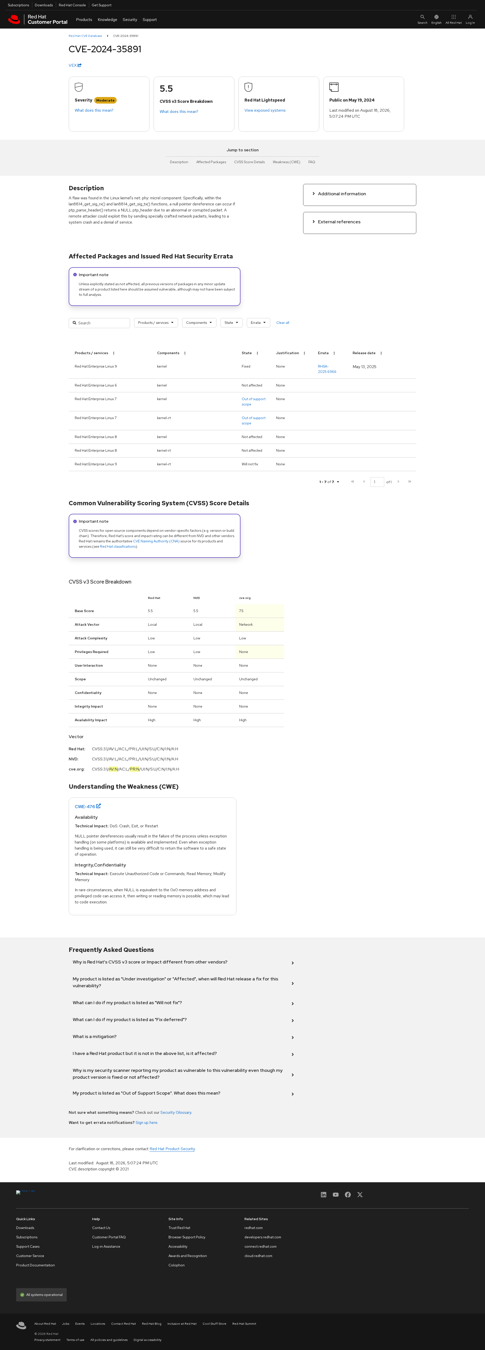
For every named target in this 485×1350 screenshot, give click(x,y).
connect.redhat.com (261, 1246)
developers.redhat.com (263, 1237)
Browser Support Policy (186, 1237)
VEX (73, 65)
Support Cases (27, 1246)
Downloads (44, 5)
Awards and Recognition (187, 1255)
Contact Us (101, 1227)
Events (80, 1324)
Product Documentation (35, 1265)
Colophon (176, 1265)
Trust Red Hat (179, 1227)
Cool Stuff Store (214, 1324)
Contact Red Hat (123, 1324)
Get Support (101, 5)
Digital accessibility (147, 1340)
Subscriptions (18, 5)
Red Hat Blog (151, 1324)
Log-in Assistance (106, 1246)
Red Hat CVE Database (85, 36)
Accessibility (177, 1246)
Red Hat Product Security (172, 1148)
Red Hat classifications (118, 546)
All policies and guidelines (109, 1340)
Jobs (65, 1324)
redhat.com (254, 1227)
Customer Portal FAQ (109, 1237)
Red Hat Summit (244, 1324)
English (436, 23)
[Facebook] (348, 1196)
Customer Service (30, 1255)
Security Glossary (175, 1112)
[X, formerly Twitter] (360, 1196)
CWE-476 (85, 806)
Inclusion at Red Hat (182, 1324)
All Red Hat (454, 23)
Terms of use (75, 1340)
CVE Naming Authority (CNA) (156, 541)
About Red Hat (45, 1324)
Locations (98, 1324)
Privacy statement (47, 1340)
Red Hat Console (72, 5)
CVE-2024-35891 (125, 36)
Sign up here (146, 1122)
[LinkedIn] (324, 1196)
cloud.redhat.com (258, 1255)
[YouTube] (336, 1196)
